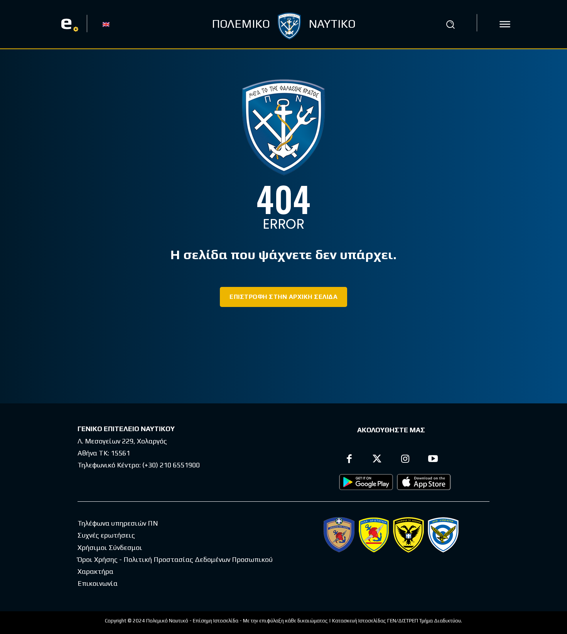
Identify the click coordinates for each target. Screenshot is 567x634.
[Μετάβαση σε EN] (106, 24)
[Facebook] (349, 460)
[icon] (505, 24)
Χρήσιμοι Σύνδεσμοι (110, 547)
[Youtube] (433, 460)
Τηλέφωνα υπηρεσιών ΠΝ (118, 523)
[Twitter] (377, 460)
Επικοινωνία (98, 583)
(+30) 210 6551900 (171, 465)
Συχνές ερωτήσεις (106, 535)
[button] (450, 24)
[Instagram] (405, 460)
